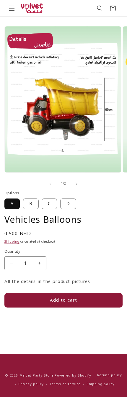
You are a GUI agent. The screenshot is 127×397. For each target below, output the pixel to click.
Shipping (11, 241)
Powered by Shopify (73, 375)
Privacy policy (31, 384)
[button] (11, 8)
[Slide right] (76, 183)
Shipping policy (101, 384)
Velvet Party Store (37, 375)
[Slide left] (50, 183)
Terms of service (65, 384)
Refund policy (109, 375)
